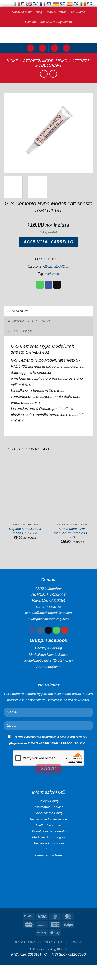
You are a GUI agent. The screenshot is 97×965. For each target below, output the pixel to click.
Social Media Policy (48, 813)
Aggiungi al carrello (48, 242)
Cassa (63, 942)
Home (12, 61)
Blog (39, 12)
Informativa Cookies (48, 807)
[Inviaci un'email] (48, 630)
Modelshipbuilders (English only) (48, 660)
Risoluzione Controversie (48, 819)
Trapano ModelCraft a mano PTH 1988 (24, 531)
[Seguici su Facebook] (32, 630)
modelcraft (52, 274)
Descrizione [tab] (18, 311)
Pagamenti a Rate (48, 855)
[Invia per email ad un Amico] (57, 285)
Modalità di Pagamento (56, 22)
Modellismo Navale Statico (48, 654)
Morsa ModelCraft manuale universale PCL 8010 (72, 533)
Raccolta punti (22, 12)
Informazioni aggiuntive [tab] (29, 321)
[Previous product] (53, 73)
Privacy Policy (48, 801)
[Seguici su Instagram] (40, 630)
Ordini (77, 942)
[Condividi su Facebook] (49, 285)
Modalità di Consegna (48, 837)
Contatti (30, 22)
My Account (25, 942)
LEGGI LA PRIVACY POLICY (67, 743)
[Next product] (43, 73)
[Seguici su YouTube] (64, 630)
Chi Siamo (78, 12)
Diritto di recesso (48, 825)
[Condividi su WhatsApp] (40, 285)
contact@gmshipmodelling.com (48, 612)
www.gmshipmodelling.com (48, 619)
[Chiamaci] (56, 630)
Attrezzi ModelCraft (56, 266)
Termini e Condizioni (48, 843)
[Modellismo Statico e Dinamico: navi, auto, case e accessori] (48, 35)
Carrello (46, 942)
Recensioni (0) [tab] (19, 331)
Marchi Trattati (56, 12)
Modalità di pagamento (49, 831)
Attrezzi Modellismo (45, 61)
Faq (49, 849)
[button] (30, 48)
